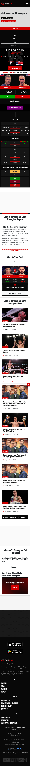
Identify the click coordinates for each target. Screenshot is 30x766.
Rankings (4, 689)
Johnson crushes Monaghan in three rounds (14, 351)
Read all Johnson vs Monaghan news (15, 517)
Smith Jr (21, 276)
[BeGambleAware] (15, 760)
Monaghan (22, 87)
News (15, 42)
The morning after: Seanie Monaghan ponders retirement (14, 325)
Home (3, 18)
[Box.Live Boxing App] (15, 644)
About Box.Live (5, 700)
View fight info (15, 293)
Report (15, 35)
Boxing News (5, 321)
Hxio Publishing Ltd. (21, 727)
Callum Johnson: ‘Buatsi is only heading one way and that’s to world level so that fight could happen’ (14, 403)
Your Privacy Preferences (9, 723)
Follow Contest (16, 68)
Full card (15, 39)
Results (10, 18)
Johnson (7, 87)
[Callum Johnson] (7, 80)
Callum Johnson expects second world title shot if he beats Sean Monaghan (14, 507)
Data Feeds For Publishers (9, 703)
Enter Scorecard (15, 107)
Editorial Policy (6, 706)
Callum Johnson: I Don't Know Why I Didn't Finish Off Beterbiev (13, 377)
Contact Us (4, 709)
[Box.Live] (7, 3)
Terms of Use (5, 720)
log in (15, 588)
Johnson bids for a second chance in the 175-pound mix (14, 430)
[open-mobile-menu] (27, 3)
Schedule (4, 683)
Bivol (8, 276)
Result (15, 32)
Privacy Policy (5, 717)
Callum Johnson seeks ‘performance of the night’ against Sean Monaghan (14, 456)
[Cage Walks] (15, 749)
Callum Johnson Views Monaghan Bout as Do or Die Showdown (14, 481)
